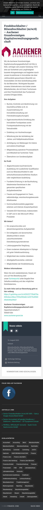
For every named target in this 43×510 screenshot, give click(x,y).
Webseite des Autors (16, 331)
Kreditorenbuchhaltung (10, 478)
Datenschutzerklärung (25, 13)
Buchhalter (34, 446)
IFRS (20, 468)
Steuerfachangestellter (21, 489)
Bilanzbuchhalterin (27, 347)
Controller (16, 449)
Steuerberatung (7, 489)
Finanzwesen (7, 468)
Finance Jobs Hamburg (10, 460)
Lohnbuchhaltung (25, 478)
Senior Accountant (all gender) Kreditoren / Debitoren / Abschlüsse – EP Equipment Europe (21, 420)
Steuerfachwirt (7, 493)
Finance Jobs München (27, 460)
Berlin (24, 442)
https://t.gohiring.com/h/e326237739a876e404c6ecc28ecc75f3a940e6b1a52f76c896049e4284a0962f (21, 297)
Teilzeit (5, 496)
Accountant (6, 442)
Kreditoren (25, 475)
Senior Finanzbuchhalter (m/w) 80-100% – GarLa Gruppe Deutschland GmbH (21, 415)
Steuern (17, 493)
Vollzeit (10, 344)
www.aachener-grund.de (13, 315)
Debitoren (6, 453)
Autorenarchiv (11, 331)
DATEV (34, 449)
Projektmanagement (23, 482)
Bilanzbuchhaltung (14, 349)
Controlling (25, 449)
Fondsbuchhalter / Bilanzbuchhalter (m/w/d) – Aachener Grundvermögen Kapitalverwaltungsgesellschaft (21, 33)
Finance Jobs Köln (24, 351)
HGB (15, 468)
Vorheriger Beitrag (14, 359)
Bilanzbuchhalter (14, 347)
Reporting (19, 486)
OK (12, 13)
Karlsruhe (19, 471)
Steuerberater (29, 486)
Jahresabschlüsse (8, 471)
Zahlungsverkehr (32, 496)
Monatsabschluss (8, 482)
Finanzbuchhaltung (22, 464)
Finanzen (34, 464)
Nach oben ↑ (36, 506)
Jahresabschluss (30, 468)
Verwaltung (13, 496)
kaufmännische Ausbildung (11, 475)
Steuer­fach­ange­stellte (28, 493)
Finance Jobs (12, 351)
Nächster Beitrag (14, 362)
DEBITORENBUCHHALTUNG (20, 453)
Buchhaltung (26, 349)
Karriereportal (14, 279)
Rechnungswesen (21, 352)
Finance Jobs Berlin (20, 457)
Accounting (16, 442)
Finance (34, 349)
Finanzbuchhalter (8, 464)
